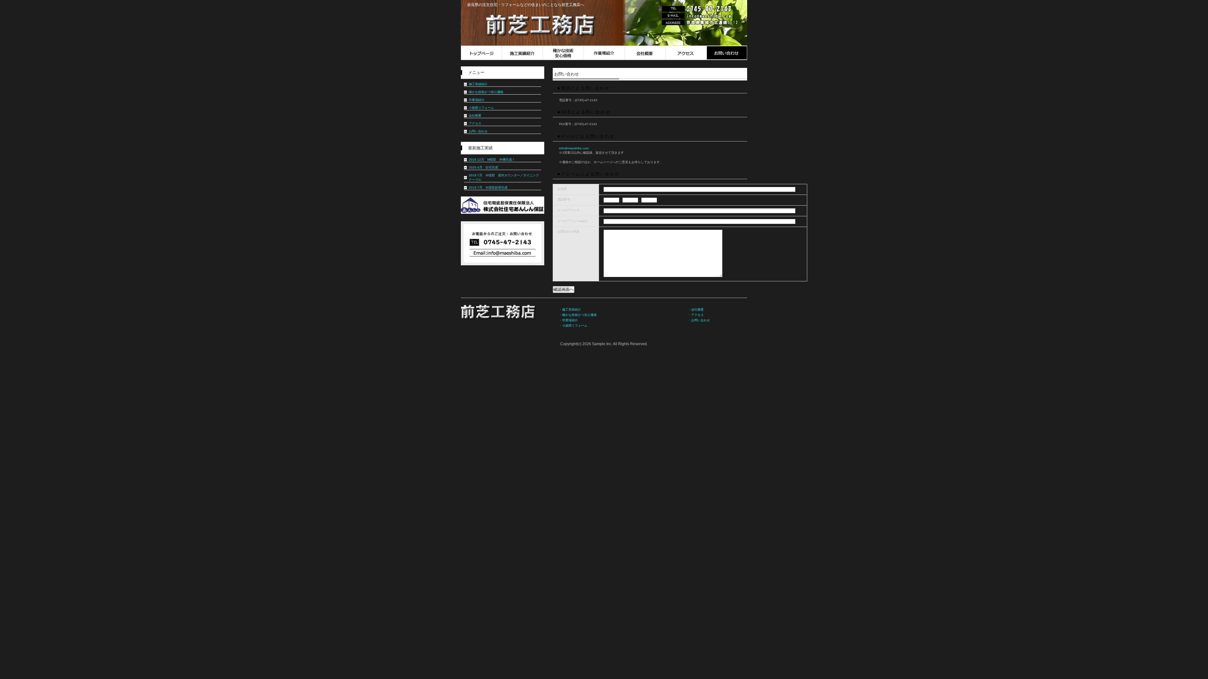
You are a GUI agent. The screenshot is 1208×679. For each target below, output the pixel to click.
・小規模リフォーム (573, 325)
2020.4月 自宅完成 (483, 167)
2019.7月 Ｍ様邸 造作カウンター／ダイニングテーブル (504, 177)
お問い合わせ (726, 53)
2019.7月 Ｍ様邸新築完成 (488, 187)
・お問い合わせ (699, 320)
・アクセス (696, 315)
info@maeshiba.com (574, 148)
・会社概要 (696, 309)
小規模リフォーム (481, 107)
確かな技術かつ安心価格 (486, 92)
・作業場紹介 (568, 320)
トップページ (481, 53)
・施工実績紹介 (570, 309)
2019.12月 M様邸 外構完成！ (492, 159)
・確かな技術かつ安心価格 (578, 315)
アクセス (685, 53)
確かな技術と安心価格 (563, 53)
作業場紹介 (604, 53)
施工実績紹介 (522, 53)
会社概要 (644, 53)
